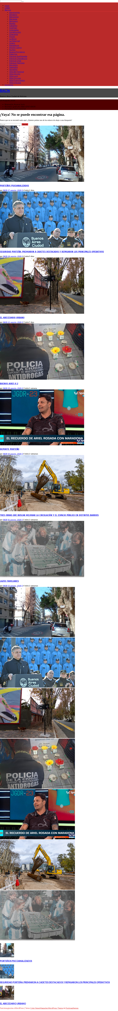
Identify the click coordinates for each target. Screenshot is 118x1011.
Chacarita (13, 34)
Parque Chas (15, 61)
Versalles (13, 69)
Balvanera (13, 17)
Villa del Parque (16, 72)
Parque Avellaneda (18, 56)
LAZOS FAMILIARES (9, 581)
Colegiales (14, 30)
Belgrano (13, 21)
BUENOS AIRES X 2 (9, 383)
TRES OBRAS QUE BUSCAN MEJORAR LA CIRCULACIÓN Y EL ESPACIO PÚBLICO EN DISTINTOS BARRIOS (49, 515)
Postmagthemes (72, 1008)
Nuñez (12, 50)
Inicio (7, 6)
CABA (7, 8)
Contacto (9, 85)
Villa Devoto (14, 74)
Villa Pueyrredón (17, 80)
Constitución (15, 32)
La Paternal (14, 41)
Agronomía (14, 12)
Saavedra (13, 67)
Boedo (12, 23)
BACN (5, 90)
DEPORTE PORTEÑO (9, 449)
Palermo (13, 54)
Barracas (13, 19)
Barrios (8, 10)
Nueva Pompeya (17, 52)
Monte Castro (15, 48)
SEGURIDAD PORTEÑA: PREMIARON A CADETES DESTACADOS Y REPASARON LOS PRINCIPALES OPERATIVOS (52, 251)
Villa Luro (13, 76)
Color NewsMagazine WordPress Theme (46, 1008)
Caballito (13, 26)
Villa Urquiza (15, 83)
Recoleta (13, 65)
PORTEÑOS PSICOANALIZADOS (14, 185)
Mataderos (14, 45)
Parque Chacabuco (18, 58)
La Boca (12, 39)
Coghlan (13, 28)
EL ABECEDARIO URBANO (12, 317)
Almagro (13, 15)
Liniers (12, 43)
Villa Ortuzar (15, 78)
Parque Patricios (16, 63)
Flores (12, 37)
